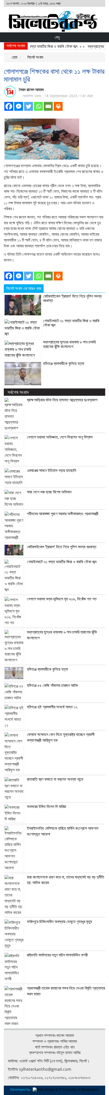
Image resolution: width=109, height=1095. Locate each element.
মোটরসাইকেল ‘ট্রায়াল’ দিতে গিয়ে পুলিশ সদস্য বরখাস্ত (72, 298)
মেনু (57, 37)
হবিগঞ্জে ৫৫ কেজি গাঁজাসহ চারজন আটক (52, 685)
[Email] (48, 106)
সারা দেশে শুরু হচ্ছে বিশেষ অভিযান (49, 492)
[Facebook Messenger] (18, 106)
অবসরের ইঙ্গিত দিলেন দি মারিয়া (46, 806)
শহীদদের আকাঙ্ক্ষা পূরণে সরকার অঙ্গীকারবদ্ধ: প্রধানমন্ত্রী (62, 513)
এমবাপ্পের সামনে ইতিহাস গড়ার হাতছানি (51, 470)
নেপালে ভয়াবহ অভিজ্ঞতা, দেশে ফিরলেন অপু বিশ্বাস (60, 437)
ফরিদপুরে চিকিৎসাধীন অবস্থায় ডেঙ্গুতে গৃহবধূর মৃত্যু (59, 921)
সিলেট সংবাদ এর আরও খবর (23, 288)
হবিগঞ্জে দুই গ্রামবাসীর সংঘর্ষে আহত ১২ (52, 707)
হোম (14, 57)
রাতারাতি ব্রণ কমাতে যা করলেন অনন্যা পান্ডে (55, 779)
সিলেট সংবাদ (34, 57)
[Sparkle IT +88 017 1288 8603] (65, 1089)
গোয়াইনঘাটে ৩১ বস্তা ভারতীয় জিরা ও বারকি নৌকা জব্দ (37, 46)
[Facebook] (8, 106)
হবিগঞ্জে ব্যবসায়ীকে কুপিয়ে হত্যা (63, 363)
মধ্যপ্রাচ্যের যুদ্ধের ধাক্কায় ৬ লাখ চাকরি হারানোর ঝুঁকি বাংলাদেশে (69, 344)
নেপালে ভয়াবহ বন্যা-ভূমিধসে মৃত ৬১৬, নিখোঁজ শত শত (62, 599)
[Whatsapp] (38, 106)
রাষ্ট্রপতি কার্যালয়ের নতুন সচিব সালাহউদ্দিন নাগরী (57, 955)
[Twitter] (28, 106)
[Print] (58, 106)
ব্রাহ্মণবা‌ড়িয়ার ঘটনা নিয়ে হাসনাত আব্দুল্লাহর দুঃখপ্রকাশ (62, 400)
